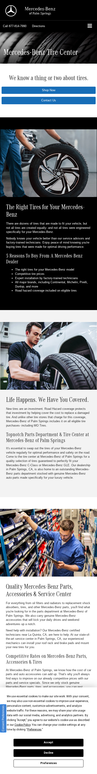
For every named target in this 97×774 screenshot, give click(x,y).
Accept (48, 742)
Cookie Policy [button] (22, 724)
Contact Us (48, 100)
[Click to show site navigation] (90, 26)
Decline (48, 752)
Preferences (48, 763)
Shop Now (48, 90)
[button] (14, 26)
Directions (38, 26)
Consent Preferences (3, 718)
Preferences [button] (34, 729)
